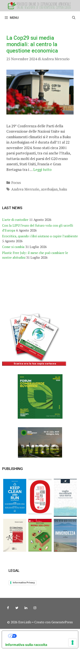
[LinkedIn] (25, 608)
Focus (16, 182)
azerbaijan (49, 189)
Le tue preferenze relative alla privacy (44, 636)
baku (63, 189)
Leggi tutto (42, 169)
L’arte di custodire (15, 219)
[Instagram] (34, 608)
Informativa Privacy (24, 582)
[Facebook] (8, 608)
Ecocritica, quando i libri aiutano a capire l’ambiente (40, 236)
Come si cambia (13, 247)
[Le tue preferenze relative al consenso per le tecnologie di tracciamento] (72, 642)
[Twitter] (16, 608)
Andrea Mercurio (25, 189)
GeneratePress (62, 622)
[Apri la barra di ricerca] (73, 17)
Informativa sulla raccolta (26, 645)
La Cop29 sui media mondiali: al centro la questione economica (32, 44)
